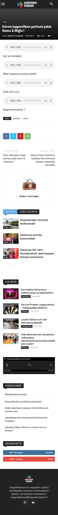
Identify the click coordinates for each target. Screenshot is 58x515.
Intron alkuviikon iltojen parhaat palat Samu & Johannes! (14, 158)
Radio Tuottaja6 (15, 36)
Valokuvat (26, 296)
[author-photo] (29, 192)
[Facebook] (6, 136)
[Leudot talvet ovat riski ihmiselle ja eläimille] (11, 323)
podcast (16, 118)
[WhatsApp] (27, 136)
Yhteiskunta (27, 326)
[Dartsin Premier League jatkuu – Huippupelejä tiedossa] (11, 308)
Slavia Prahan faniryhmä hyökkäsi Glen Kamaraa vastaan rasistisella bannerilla (42, 160)
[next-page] (10, 265)
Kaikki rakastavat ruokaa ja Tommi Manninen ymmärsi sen (27, 410)
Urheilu (25, 311)
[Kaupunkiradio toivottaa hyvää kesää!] (11, 223)
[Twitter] (13, 136)
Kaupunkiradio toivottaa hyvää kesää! (23, 401)
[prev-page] (5, 265)
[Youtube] (33, 503)
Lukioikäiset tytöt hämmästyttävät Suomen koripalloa (26, 419)
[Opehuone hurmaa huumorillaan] (11, 238)
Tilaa (50, 459)
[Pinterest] (20, 136)
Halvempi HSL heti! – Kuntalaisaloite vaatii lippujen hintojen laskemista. (37, 253)
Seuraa (49, 452)
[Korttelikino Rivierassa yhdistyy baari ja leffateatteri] (11, 293)
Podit (5, 22)
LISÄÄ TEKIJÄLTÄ (28, 211)
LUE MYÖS (10, 211)
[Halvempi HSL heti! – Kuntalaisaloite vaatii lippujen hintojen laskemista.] (11, 253)
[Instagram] (25, 503)
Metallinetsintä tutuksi (16, 394)
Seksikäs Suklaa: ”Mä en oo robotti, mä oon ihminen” (26, 429)
